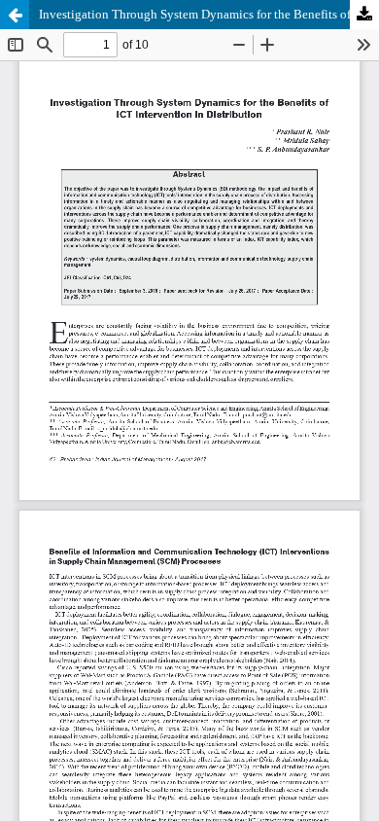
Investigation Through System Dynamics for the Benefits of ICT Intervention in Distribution (209, 14)
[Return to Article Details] (14, 14)
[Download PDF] (364, 14)
